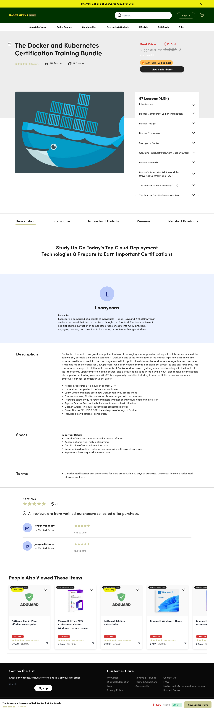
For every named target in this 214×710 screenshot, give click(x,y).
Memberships (89, 26)
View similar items (162, 69)
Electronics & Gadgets (118, 26)
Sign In (186, 15)
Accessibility (142, 685)
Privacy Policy (115, 690)
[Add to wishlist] (9, 44)
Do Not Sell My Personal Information (184, 685)
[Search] (120, 15)
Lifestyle (143, 26)
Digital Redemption (118, 681)
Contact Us (169, 677)
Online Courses (64, 26)
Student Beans (171, 690)
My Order (112, 677)
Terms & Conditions (146, 681)
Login (110, 685)
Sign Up (43, 688)
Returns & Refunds (146, 677)
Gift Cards (163, 26)
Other (182, 26)
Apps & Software (38, 26)
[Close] (200, 4)
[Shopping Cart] (202, 15)
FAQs (166, 681)
